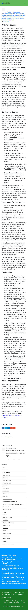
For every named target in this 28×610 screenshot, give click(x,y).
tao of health (7, 19)
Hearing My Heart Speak (8, 506)
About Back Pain (6, 475)
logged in (9, 436)
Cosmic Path (5, 520)
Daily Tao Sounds (6, 525)
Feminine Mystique (7, 509)
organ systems (20, 16)
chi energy (5, 13)
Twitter (6, 428)
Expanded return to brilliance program (10, 15)
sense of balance (15, 18)
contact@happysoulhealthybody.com (14, 606)
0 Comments (6, 21)
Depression (5, 496)
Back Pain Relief (6, 472)
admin (9, 12)
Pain (4, 467)
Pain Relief (5, 470)
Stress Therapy (6, 491)
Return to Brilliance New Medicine (10, 501)
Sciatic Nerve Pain (7, 480)
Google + (11, 428)
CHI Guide (5, 514)
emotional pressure (20, 13)
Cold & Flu (5, 541)
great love (20, 15)
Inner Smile (5, 528)
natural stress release (11, 16)
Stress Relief (5, 493)
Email (14, 428)
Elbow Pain (5, 477)
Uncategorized (16, 12)
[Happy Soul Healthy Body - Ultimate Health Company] (6, 3)
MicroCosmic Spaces (7, 517)
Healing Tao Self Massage (8, 522)
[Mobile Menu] (25, 3)
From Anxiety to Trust (7, 499)
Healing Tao (5, 530)
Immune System (6, 538)
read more (8, 456)
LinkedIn (8, 428)
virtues (12, 19)
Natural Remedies (11, 448)
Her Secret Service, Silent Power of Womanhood (13, 504)
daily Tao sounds (11, 13)
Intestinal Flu (5, 536)
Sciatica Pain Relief (7, 483)
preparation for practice (6, 18)
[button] (8, 460)
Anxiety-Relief (6, 488)
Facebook (3, 428)
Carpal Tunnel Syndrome (8, 543)
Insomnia (5, 485)
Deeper (4, 512)
